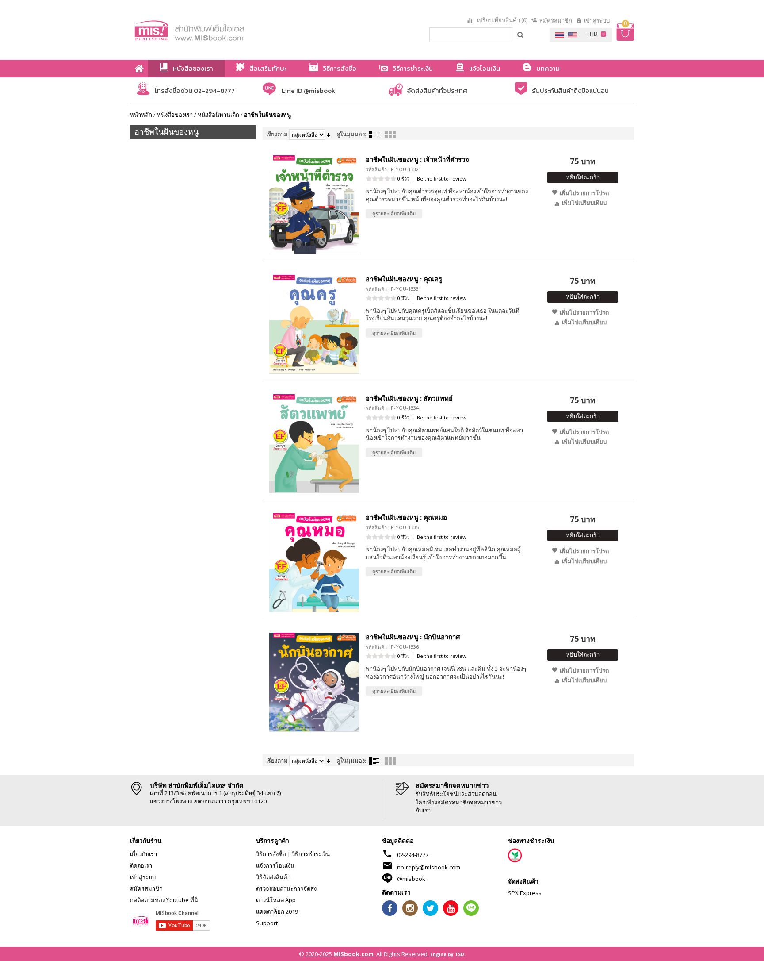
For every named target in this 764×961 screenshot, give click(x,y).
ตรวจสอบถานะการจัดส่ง (286, 888)
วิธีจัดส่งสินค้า (273, 877)
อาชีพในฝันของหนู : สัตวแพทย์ (409, 398)
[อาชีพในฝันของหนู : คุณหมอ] (314, 562)
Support (267, 923)
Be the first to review (441, 178)
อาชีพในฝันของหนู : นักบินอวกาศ (413, 636)
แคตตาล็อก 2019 (277, 911)
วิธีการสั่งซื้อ (271, 854)
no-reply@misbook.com (428, 867)
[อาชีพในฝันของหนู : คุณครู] (314, 324)
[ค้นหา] (520, 34)
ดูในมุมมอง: (351, 134)
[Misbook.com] (214, 30)
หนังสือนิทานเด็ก (218, 115)
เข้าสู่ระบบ (597, 20)
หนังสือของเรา (175, 115)
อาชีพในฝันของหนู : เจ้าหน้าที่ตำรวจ (417, 159)
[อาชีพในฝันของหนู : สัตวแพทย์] (314, 443)
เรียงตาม (277, 134)
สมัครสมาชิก (555, 20)
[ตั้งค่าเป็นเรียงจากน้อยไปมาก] (328, 134)
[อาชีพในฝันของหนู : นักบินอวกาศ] (314, 682)
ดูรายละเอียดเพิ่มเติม (394, 213)
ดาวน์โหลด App (276, 900)
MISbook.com (353, 954)
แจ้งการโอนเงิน (275, 865)
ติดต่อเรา (141, 865)
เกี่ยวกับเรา (143, 854)
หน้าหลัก (141, 115)
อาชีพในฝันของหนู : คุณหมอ (406, 517)
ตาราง (390, 134)
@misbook (411, 879)
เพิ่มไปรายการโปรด (584, 193)
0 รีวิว (403, 178)
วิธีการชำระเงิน (311, 854)
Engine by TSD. (448, 954)
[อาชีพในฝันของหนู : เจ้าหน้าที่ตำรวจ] (314, 204)
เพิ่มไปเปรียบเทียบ (584, 203)
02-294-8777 (412, 855)
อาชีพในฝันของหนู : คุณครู (404, 278)
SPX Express (525, 893)
